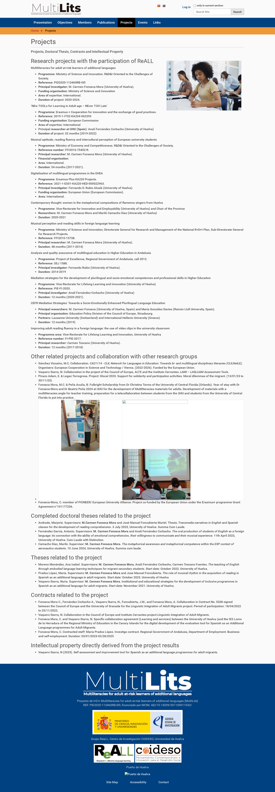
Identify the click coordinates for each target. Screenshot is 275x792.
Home (35, 30)
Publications (106, 22)
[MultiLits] (137, 682)
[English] (56, 9)
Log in (186, 7)
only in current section (210, 5)
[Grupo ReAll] (114, 753)
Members (85, 22)
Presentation (43, 22)
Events (143, 22)
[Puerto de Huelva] (137, 774)
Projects (126, 22)
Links (157, 22)
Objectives (64, 22)
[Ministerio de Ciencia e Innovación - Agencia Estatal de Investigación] (137, 722)
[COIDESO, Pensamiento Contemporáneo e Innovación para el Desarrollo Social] (158, 753)
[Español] (159, 5)
